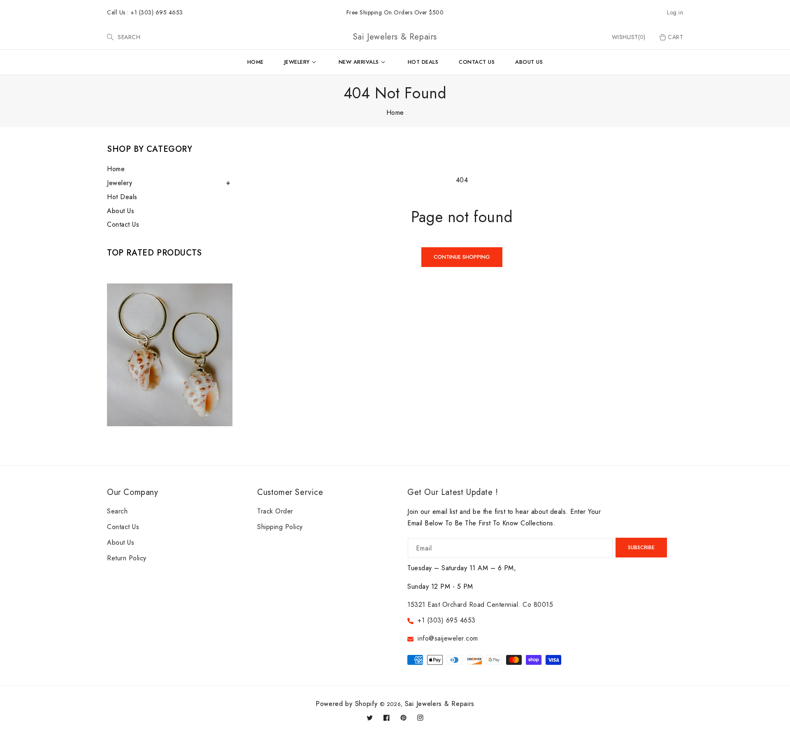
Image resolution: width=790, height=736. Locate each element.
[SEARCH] (111, 37)
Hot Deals (122, 197)
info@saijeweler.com (448, 638)
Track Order (275, 511)
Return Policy (126, 558)
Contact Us (123, 224)
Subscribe (641, 547)
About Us (120, 211)
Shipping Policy (280, 527)
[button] (110, 37)
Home (395, 112)
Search (117, 511)
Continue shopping (462, 257)
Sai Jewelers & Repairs (439, 703)
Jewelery (119, 183)
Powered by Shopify (347, 703)
